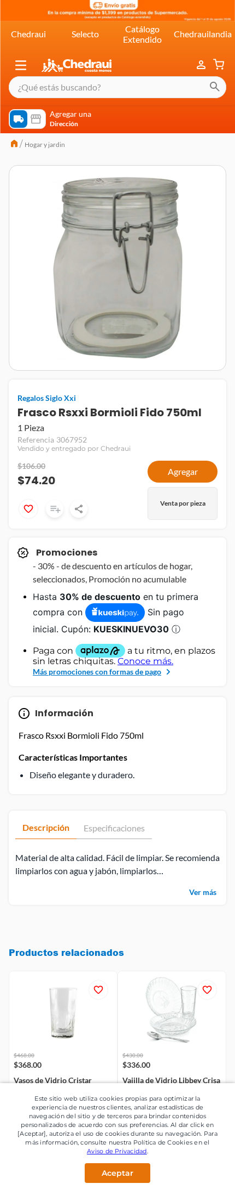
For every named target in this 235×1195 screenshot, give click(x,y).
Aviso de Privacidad (117, 1151)
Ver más (202, 892)
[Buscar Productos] (214, 87)
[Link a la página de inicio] (14, 145)
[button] (21, 65)
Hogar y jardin (45, 144)
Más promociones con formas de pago (97, 671)
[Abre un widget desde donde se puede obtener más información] (190, 1176)
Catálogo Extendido (142, 34)
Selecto (85, 34)
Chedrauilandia (203, 34)
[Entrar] (202, 65)
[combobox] (117, 87)
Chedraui (28, 34)
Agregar (183, 471)
